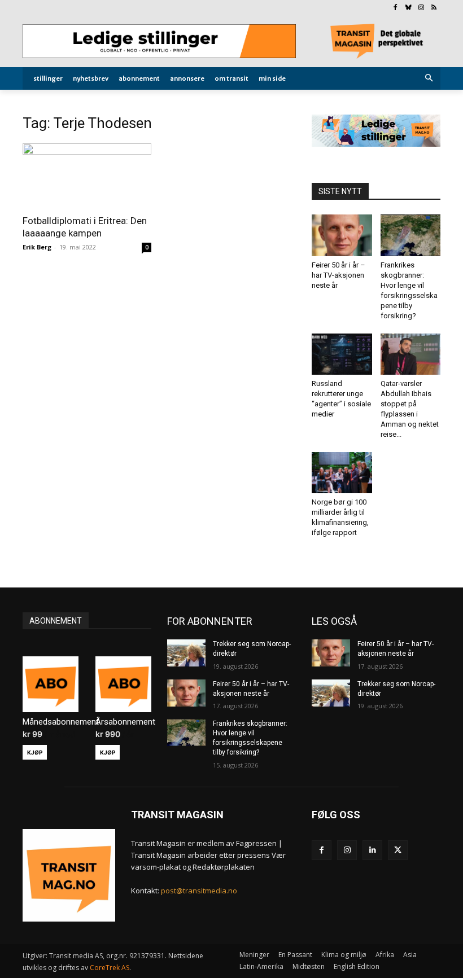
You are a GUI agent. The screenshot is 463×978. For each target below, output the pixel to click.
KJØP (34, 752)
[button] (429, 78)
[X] (398, 850)
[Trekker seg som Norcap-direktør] (186, 652)
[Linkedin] (372, 850)
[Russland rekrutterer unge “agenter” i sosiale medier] (342, 354)
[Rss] (433, 8)
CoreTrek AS (109, 967)
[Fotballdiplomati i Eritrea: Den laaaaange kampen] (87, 175)
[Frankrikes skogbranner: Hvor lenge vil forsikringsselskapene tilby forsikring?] (411, 235)
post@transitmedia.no (199, 890)
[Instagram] (420, 8)
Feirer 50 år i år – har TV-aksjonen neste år (338, 275)
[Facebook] (395, 8)
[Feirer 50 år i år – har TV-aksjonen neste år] (342, 235)
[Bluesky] (408, 8)
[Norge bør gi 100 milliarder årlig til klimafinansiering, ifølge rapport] (342, 472)
